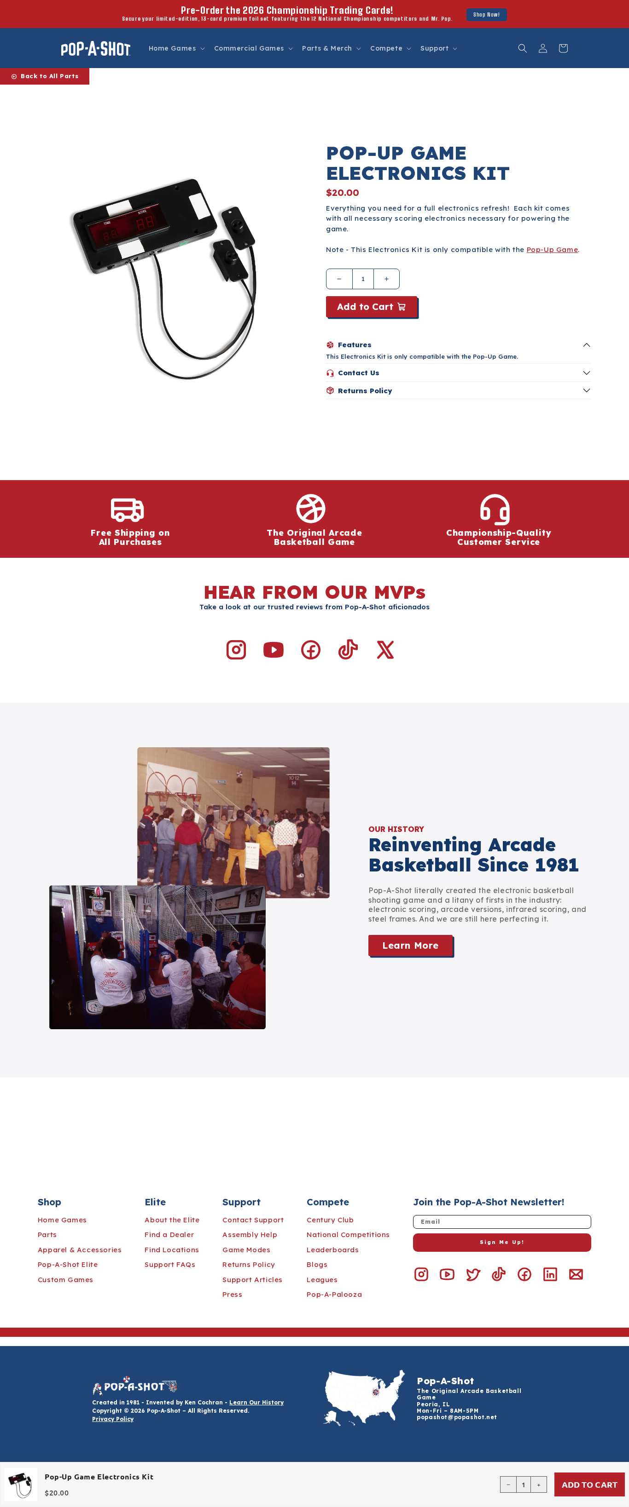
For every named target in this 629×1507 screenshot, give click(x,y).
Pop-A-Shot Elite (68, 1264)
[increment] (386, 279)
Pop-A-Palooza (334, 1294)
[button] (176, 48)
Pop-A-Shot (445, 1381)
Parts (47, 1234)
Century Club (330, 1219)
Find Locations (172, 1249)
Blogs (317, 1264)
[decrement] (339, 279)
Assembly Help (249, 1234)
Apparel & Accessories (80, 1249)
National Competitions (348, 1234)
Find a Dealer (169, 1234)
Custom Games (65, 1279)
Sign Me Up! (502, 1242)
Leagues (322, 1279)
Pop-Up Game (552, 249)
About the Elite (172, 1219)
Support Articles (252, 1279)
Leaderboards (333, 1249)
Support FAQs (170, 1264)
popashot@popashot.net (457, 1417)
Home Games (62, 1219)
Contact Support (253, 1219)
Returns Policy (248, 1264)
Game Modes (246, 1249)
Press (232, 1294)
